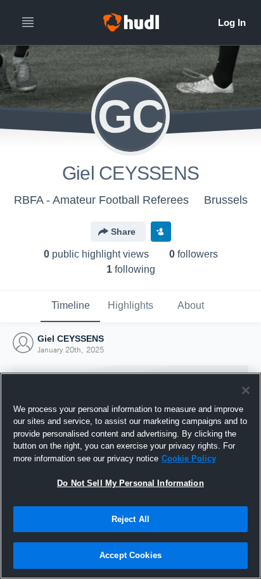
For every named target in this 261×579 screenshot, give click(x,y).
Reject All (130, 519)
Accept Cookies (130, 555)
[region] (130, 476)
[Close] (246, 390)
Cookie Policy (189, 458)
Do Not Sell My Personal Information (130, 483)
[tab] (70, 306)
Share (123, 232)
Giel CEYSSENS (70, 338)
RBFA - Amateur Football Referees (101, 200)
